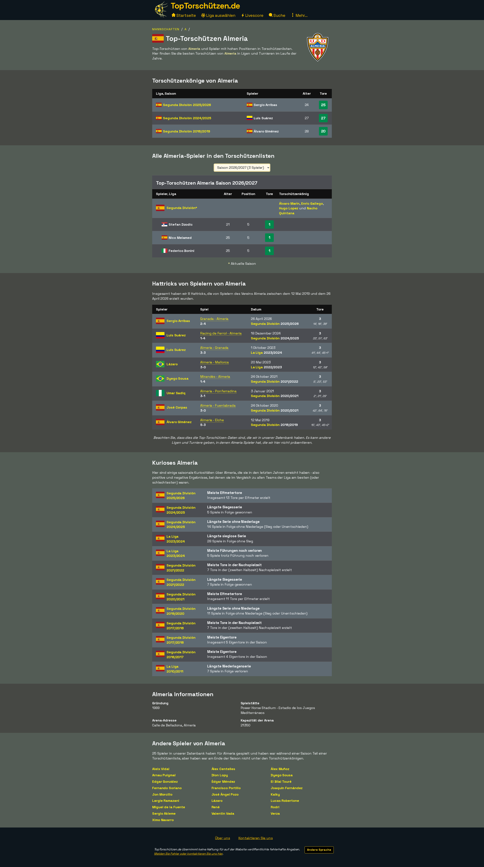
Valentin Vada (223, 813)
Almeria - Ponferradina (218, 391)
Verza (275, 813)
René (216, 807)
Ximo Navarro (163, 820)
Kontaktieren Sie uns (255, 838)
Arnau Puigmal (164, 775)
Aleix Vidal (160, 769)
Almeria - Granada (214, 347)
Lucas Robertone (285, 800)
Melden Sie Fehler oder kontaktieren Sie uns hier (188, 854)
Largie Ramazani (165, 800)
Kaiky (275, 794)
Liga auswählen (220, 15)
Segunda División (187, 105)
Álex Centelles (223, 769)
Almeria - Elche (212, 420)
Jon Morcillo (162, 794)
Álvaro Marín (289, 203)
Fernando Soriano (167, 788)
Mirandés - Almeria (215, 376)
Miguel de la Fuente (168, 807)
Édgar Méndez (223, 781)
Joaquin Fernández (286, 788)
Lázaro (217, 800)
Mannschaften (165, 29)
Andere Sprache (319, 850)
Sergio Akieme (164, 813)
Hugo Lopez (288, 208)
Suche (279, 15)
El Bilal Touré (281, 781)
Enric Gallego (312, 203)
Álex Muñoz (280, 769)
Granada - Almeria (214, 319)
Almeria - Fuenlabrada (218, 405)
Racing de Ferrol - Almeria (220, 333)
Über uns (222, 838)
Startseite (185, 15)
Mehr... (301, 15)
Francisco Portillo (226, 788)
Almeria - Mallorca (214, 362)
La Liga (266, 352)
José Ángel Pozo (225, 794)
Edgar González (165, 781)
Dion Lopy (220, 775)
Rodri (275, 807)
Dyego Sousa (282, 775)
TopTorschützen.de (205, 6)
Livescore (253, 15)
